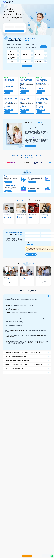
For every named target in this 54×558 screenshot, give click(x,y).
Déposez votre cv (27, 66)
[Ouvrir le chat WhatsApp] (52, 556)
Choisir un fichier (30, 244)
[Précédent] (4, 163)
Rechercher (14, 30)
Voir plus (43, 46)
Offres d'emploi (29, 1)
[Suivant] (50, 163)
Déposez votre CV (30, 146)
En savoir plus (8, 181)
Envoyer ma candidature (31, 254)
